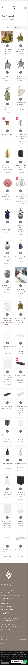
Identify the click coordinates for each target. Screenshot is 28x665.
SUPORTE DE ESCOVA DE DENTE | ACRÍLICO (7, 320)
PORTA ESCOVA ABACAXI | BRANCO (7, 287)
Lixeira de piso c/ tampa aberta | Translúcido (7, 523)
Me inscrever (23, 639)
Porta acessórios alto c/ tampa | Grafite (7, 437)
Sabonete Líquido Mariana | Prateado (7, 349)
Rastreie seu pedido (7, 609)
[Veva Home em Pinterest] (1, 643)
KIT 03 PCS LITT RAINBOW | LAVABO (21, 105)
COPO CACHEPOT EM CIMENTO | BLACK (21, 168)
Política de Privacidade (8, 592)
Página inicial (5, 19)
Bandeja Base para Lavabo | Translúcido (21, 408)
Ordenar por (8, 27)
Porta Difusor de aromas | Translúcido (20, 466)
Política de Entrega (6, 590)
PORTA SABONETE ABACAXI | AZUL (7, 228)
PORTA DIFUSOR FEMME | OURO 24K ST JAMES (7, 168)
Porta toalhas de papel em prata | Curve (20, 552)
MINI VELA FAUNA (7, 134)
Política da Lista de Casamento (10, 595)
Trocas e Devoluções (7, 598)
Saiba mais (4, 660)
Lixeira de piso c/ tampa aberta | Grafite (20, 494)
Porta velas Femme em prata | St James (21, 196)
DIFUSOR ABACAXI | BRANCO (7, 258)
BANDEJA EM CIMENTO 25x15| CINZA (7, 552)
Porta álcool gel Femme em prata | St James (21, 136)
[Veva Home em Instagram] (4, 643)
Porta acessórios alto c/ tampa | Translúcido (20, 437)
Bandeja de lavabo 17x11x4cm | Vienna (21, 349)
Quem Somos (5, 603)
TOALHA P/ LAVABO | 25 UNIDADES (21, 291)
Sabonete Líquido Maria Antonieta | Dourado (20, 320)
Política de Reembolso (7, 601)
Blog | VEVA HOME (6, 606)
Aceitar (5, 662)
